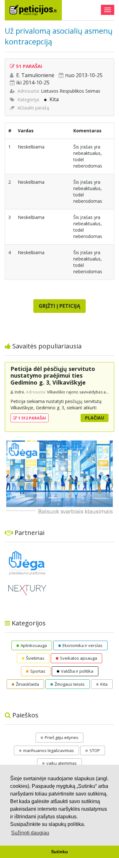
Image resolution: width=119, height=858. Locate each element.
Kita (54, 99)
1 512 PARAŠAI (31, 418)
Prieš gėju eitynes (61, 737)
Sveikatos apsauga (78, 658)
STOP (94, 750)
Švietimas (35, 658)
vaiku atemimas (61, 763)
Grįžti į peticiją (59, 305)
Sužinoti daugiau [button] (30, 832)
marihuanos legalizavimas (48, 750)
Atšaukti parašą (33, 108)
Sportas (37, 671)
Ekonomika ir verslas (82, 645)
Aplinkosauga (34, 645)
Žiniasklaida (27, 684)
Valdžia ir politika (77, 671)
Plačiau (94, 418)
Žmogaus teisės (70, 684)
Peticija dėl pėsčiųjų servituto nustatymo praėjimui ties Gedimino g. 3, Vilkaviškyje (52, 375)
